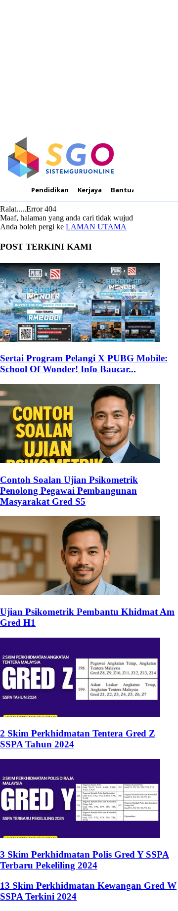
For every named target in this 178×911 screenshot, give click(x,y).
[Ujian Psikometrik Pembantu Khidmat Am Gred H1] (80, 592)
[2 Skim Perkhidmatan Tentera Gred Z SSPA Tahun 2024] (80, 714)
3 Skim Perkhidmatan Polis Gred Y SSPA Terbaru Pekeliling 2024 (84, 859)
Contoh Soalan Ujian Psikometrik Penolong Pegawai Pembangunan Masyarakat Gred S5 (69, 491)
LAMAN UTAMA (96, 226)
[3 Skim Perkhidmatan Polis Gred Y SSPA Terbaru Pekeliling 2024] (80, 835)
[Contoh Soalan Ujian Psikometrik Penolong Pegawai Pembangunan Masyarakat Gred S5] (80, 460)
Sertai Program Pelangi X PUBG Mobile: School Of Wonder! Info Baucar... (84, 363)
